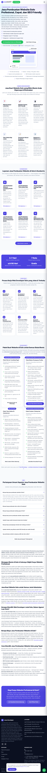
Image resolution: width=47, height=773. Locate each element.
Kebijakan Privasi (5, 758)
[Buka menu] (44, 2)
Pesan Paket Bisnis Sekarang (35, 403)
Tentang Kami (4, 754)
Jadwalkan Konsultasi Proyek (35, 461)
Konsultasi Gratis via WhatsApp (13, 42)
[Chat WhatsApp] (44, 770)
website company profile (23, 591)
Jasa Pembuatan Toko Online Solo (23, 186)
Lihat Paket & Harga (31, 42)
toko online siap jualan (35, 591)
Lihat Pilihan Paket (33, 702)
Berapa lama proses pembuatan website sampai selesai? (16, 515)
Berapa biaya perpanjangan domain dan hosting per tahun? (16, 524)
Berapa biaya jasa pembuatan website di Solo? (13, 492)
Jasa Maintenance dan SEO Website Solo (39, 218)
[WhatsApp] (5, 744)
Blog (2, 752)
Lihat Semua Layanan (22, 243)
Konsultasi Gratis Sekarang (17, 702)
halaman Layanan (10, 602)
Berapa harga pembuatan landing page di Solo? (14, 510)
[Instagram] (2, 744)
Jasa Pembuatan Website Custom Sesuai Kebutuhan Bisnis (8, 219)
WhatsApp (17, 2)
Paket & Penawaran (5, 749)
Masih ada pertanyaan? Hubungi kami (23, 539)
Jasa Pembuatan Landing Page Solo (38, 187)
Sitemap (3, 771)
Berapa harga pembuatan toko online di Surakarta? (14, 506)
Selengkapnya (6, 206)
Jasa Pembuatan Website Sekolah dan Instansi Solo (23, 218)
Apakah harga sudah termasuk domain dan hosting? (15, 520)
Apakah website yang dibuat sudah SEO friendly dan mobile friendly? (19, 529)
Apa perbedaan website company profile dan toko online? (16, 534)
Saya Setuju (12, 769)
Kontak (2, 756)
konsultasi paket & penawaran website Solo (33, 602)
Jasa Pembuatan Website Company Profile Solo (8, 188)
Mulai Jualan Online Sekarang (12, 461)
